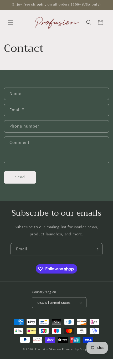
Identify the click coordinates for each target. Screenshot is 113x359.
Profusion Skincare (48, 349)
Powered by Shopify (76, 349)
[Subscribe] (96, 249)
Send (20, 177)
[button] (10, 22)
